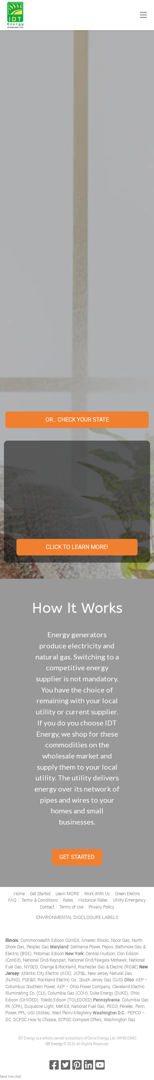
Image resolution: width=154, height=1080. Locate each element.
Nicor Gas (120, 940)
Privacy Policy (101, 907)
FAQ (12, 900)
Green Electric (127, 893)
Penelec (126, 1006)
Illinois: (12, 940)
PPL (21, 1012)
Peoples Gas (38, 946)
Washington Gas (119, 1019)
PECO (112, 1006)
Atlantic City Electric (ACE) (46, 973)
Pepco (107, 946)
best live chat (10, 1077)
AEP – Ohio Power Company (83, 986)
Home (19, 893)
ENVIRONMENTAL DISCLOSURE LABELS (77, 917)
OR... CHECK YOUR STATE (77, 419)
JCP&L (79, 973)
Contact (47, 907)
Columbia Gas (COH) (68, 993)
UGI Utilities (39, 1012)
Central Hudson (100, 953)
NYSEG (31, 966)
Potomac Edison (49, 953)
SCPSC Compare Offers (80, 1019)
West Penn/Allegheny (72, 1012)
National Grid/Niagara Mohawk (97, 960)
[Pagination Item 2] (67, 231)
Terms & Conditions (39, 900)
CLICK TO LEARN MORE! (77, 547)
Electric (77, 315)
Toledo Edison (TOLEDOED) (66, 999)
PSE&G (28, 979)
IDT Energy (54, 1044)
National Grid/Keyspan (44, 960)
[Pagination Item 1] (57, 231)
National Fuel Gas (88, 1006)
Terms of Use (71, 907)
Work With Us (97, 893)
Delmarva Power (85, 946)
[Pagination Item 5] (96, 231)
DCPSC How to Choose (34, 1019)
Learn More (77, 201)
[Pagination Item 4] (86, 231)
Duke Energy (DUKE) (109, 993)
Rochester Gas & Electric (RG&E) (108, 966)
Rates (68, 900)
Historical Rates (93, 900)
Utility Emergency (129, 900)
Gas (78, 338)
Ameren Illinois (95, 940)
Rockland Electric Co (57, 979)
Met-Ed (62, 1006)
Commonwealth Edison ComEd (49, 940)
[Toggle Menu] (143, 15)
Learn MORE (67, 893)
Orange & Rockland (58, 966)
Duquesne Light (39, 1006)
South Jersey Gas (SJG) (101, 979)
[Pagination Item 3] (77, 231)
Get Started (77, 388)
